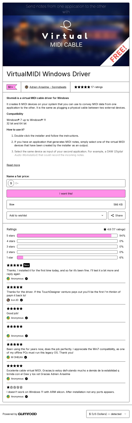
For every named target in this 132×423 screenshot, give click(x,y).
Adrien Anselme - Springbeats (47, 87)
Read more (13, 165)
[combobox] (57, 215)
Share (119, 215)
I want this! (66, 193)
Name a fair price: (18, 176)
